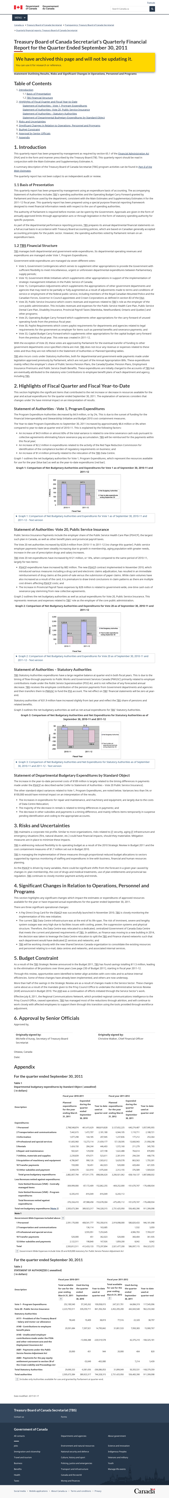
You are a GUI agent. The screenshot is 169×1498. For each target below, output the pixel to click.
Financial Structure (40, 97)
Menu (19, 17)
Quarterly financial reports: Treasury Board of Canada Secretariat (46, 30)
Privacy (98, 1491)
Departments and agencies (73, 1436)
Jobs (16, 1445)
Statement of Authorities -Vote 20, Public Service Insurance (56, 109)
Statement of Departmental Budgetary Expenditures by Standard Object (64, 117)
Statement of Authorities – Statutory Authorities (50, 113)
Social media (20, 1491)
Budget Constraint (29, 129)
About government (117, 1436)
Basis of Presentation (39, 93)
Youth (111, 1463)
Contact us (19, 1416)
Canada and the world (71, 1475)
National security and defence (75, 1451)
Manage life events (117, 1469)
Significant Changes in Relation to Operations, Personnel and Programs (59, 125)
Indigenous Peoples (117, 1451)
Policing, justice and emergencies (76, 1463)
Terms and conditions (81, 1491)
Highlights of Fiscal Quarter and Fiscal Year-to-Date (48, 101)
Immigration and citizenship (27, 1451)
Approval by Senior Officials (34, 133)
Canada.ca (19, 25)
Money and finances (70, 1480)
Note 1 (54, 1208)
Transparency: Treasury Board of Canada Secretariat (89, 25)
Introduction (26, 89)
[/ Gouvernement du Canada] (36, 7)
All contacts (19, 1436)
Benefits (18, 1469)
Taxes (16, 1480)
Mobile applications (38, 1491)
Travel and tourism (23, 1457)
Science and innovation (119, 1445)
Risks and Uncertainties (32, 121)
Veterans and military (118, 1457)
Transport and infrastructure (74, 1469)
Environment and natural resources (77, 1445)
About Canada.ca (59, 1491)
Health (17, 1475)
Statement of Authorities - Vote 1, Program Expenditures (55, 105)
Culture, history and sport (73, 1457)
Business (18, 1463)
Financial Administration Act (133, 153)
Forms (64, 1416)
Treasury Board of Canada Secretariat (44, 25)
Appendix (24, 137)
